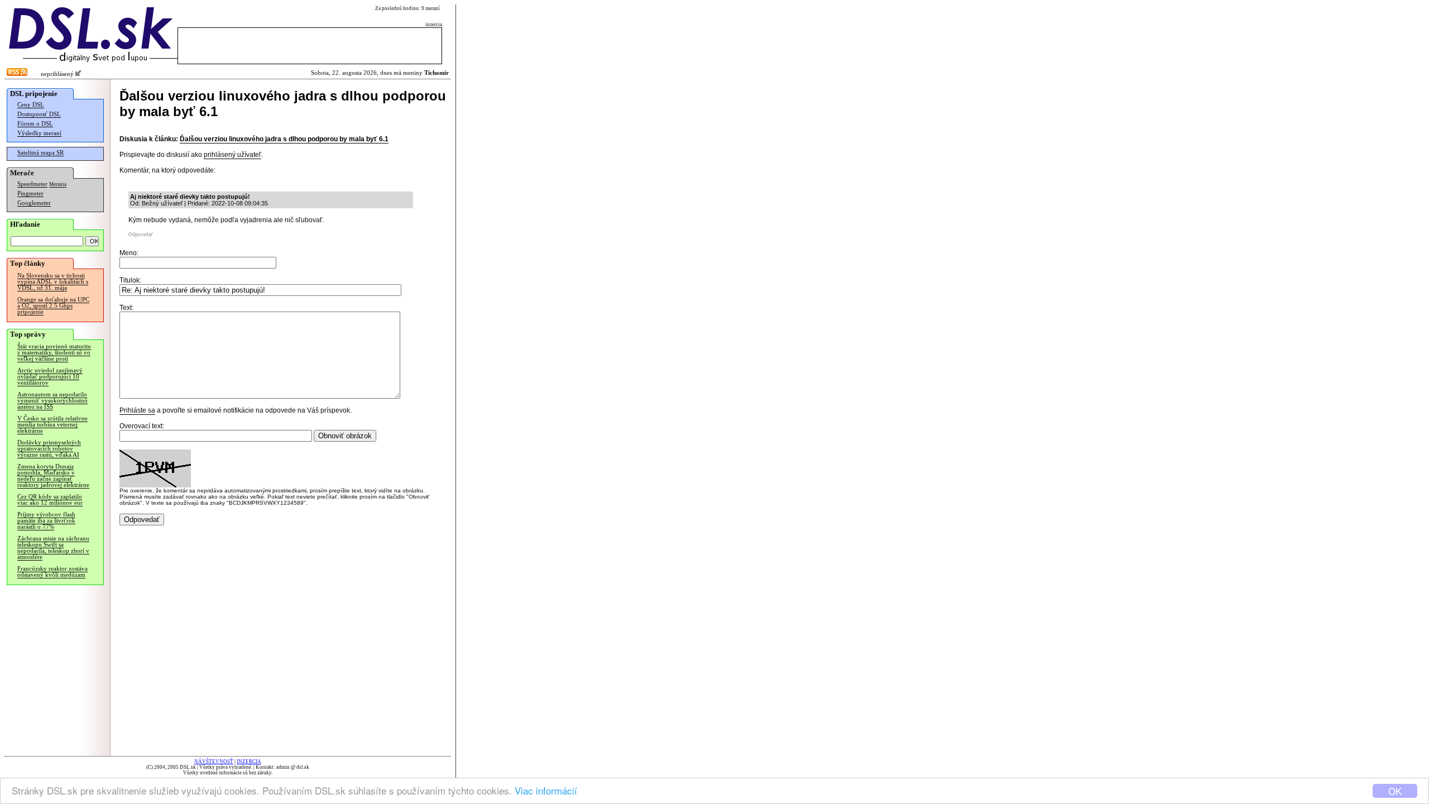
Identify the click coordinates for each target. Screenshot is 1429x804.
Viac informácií (546, 790)
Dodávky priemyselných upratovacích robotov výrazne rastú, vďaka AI (49, 448)
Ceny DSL (30, 105)
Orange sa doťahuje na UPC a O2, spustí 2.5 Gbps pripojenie (53, 305)
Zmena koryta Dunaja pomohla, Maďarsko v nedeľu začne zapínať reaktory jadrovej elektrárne (53, 475)
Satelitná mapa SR (40, 153)
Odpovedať (140, 234)
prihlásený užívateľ (232, 155)
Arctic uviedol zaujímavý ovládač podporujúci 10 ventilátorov (50, 376)
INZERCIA (249, 761)
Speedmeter (32, 184)
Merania (57, 184)
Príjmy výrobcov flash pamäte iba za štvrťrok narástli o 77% (46, 520)
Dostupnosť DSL (39, 114)
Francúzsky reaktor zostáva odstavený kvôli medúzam (52, 572)
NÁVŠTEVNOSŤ (213, 761)
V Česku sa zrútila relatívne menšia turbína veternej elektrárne (52, 424)
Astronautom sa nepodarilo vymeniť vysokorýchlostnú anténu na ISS (52, 400)
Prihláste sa (137, 410)
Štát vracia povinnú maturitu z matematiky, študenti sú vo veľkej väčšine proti (54, 352)
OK (1395, 791)
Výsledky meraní (39, 133)
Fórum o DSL (35, 124)
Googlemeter (34, 203)
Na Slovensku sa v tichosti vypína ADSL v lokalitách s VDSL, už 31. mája (52, 281)
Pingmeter (30, 193)
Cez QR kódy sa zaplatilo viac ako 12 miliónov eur (50, 500)
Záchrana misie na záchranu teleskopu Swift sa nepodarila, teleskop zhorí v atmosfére (53, 547)
